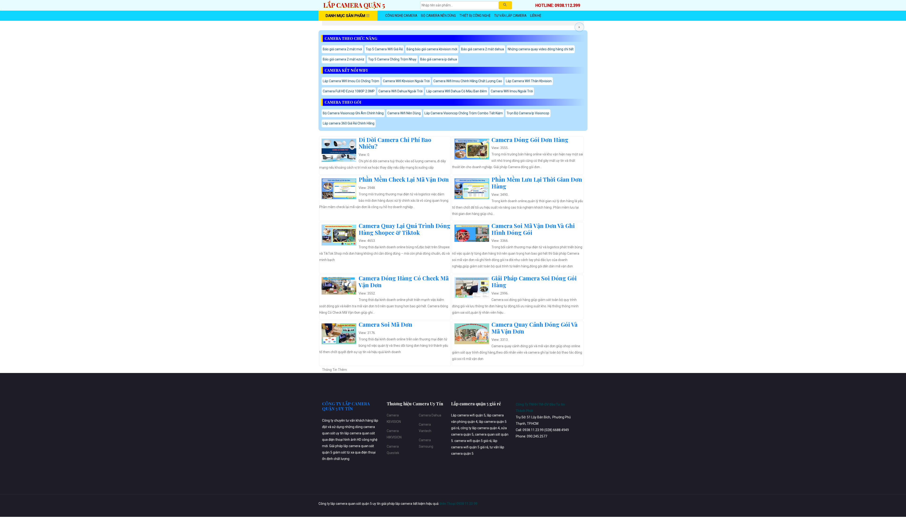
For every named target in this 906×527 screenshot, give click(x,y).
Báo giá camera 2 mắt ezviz (343, 59)
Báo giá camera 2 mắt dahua (482, 49)
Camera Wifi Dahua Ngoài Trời (400, 91)
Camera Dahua (430, 415)
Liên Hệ (535, 15)
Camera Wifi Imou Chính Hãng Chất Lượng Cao (467, 81)
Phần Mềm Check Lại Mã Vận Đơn (404, 179)
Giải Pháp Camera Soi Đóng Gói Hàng (534, 281)
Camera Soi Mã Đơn (385, 324)
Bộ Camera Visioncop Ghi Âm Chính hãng (353, 113)
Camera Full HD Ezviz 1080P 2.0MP (349, 91)
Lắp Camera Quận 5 (354, 5)
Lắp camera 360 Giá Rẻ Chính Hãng (348, 123)
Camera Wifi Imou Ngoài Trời (512, 91)
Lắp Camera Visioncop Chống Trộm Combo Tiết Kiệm (463, 113)
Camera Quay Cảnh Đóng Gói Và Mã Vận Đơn (534, 328)
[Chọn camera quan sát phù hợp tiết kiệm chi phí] (579, 27)
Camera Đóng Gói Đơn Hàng (529, 139)
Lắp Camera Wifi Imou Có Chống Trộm (351, 81)
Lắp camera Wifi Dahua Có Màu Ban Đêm (456, 91)
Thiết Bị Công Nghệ (475, 15)
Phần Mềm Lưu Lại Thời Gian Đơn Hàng (536, 183)
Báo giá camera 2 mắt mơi (342, 49)
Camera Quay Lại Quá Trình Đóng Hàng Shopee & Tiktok (404, 229)
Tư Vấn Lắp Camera (510, 15)
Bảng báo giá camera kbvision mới (432, 49)
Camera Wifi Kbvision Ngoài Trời (406, 81)
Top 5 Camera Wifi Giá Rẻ (384, 49)
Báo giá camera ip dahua (438, 59)
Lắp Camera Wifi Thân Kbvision (529, 81)
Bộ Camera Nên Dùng (438, 15)
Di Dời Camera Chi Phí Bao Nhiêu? (395, 143)
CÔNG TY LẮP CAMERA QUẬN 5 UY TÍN (346, 406)
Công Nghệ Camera (401, 15)
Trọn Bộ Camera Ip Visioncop (528, 113)
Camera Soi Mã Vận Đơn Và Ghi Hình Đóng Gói (533, 229)
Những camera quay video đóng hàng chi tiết (541, 49)
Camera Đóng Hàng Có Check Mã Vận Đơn (404, 281)
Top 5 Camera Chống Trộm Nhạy (392, 59)
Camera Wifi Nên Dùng (404, 113)
